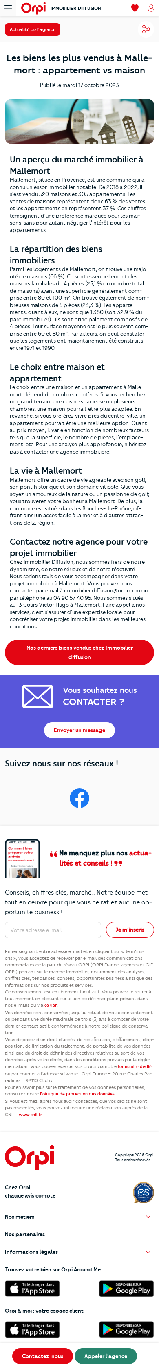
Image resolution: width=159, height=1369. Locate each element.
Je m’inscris (130, 929)
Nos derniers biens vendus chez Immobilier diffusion (79, 652)
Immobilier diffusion (76, 8)
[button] (79, 1217)
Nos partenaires (25, 1234)
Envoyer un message (79, 730)
